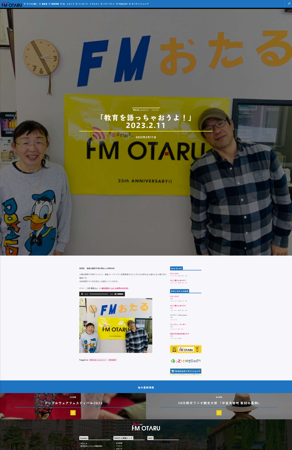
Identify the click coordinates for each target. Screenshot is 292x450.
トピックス (155, 118)
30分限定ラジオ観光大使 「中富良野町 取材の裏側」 (219, 420)
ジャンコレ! (174, 291)
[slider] (120, 311)
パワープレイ (109, 3)
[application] (102, 311)
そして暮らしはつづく (178, 298)
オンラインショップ (140, 3)
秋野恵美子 (112, 377)
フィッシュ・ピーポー (178, 342)
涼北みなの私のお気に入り (179, 351)
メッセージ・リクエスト (88, 3)
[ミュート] (115, 311)
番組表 (44, 3)
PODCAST (123, 3)
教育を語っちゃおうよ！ (141, 118)
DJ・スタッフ (68, 3)
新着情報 (55, 3)
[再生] (82, 311)
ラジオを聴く (32, 3)
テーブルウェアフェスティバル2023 (73, 420)
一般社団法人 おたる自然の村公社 (114, 305)
